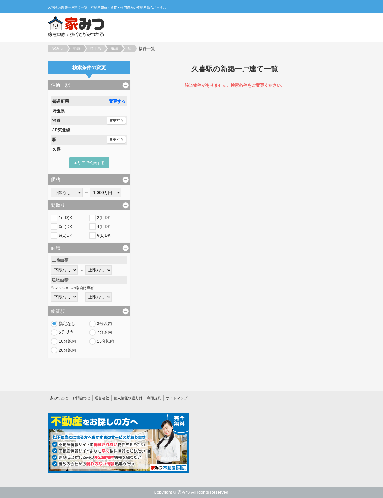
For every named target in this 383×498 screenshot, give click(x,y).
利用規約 (154, 398)
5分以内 (66, 332)
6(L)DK (103, 235)
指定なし (67, 323)
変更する (117, 101)
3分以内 (104, 323)
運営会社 (102, 398)
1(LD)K (65, 217)
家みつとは (59, 398)
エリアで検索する (89, 162)
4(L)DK (103, 226)
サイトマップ (176, 398)
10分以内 (67, 341)
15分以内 (105, 341)
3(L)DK (65, 226)
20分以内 (67, 350)
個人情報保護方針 (128, 398)
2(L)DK (103, 217)
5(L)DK (65, 235)
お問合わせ (81, 398)
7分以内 (104, 332)
